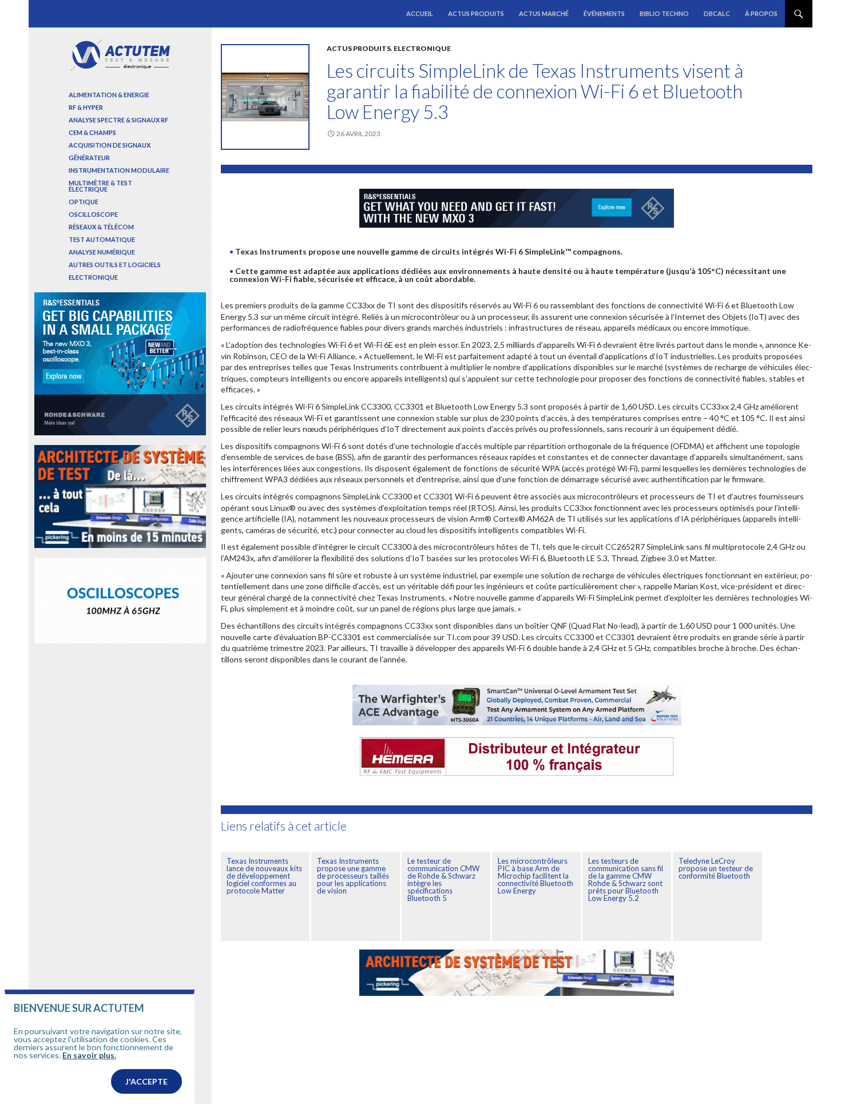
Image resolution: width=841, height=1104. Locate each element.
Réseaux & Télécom (101, 227)
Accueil (419, 13)
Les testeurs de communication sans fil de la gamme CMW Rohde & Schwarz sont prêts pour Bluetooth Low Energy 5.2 (625, 879)
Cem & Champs (92, 132)
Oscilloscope (93, 214)
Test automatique (102, 239)
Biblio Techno (664, 13)
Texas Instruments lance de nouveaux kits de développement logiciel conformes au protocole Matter (264, 875)
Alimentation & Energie (109, 94)
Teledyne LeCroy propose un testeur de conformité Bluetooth (716, 868)
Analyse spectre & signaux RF (118, 120)
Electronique (422, 48)
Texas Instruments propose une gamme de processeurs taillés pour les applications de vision (353, 875)
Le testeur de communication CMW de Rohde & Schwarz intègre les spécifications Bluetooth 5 (443, 879)
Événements (604, 13)
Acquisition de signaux (109, 145)
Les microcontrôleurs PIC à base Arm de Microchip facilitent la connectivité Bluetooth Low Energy (535, 875)
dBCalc (717, 13)
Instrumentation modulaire (119, 170)
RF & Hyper (86, 107)
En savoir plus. (89, 1055)
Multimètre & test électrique (100, 186)
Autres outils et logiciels (115, 264)
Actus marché (544, 13)
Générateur (89, 157)
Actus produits (476, 13)
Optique (83, 201)
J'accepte (146, 1081)
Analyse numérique (102, 252)
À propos (761, 13)
